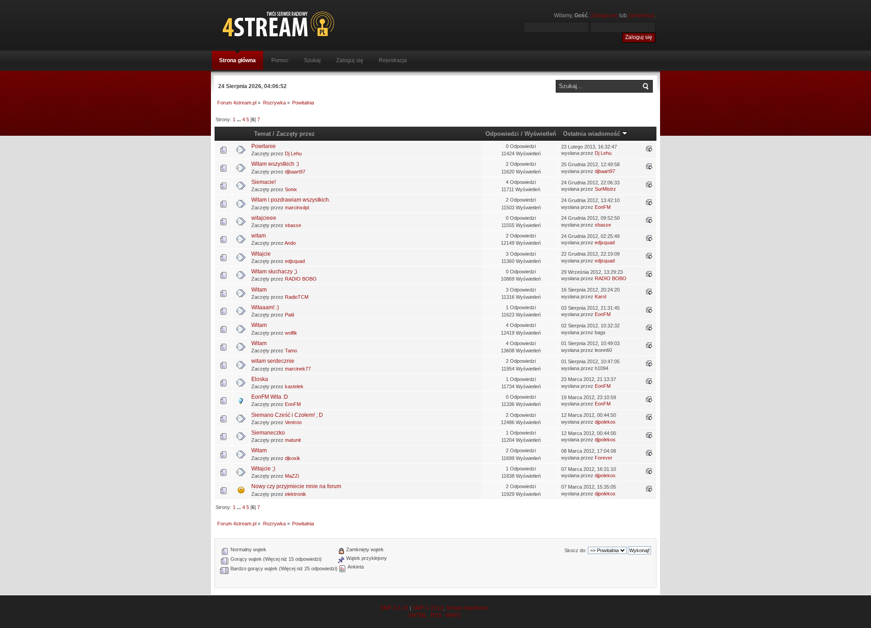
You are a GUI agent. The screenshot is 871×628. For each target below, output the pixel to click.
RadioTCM (296, 297)
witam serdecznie (272, 361)
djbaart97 (295, 171)
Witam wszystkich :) (275, 164)
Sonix (291, 189)
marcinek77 (298, 368)
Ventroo (293, 422)
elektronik (295, 494)
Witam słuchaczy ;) (274, 271)
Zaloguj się (604, 15)
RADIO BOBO (301, 279)
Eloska (259, 379)
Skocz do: (575, 550)
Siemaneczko (268, 433)
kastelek (294, 386)
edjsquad (605, 242)
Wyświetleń (540, 133)
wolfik (291, 333)
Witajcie (261, 254)
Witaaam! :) (265, 307)
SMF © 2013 (427, 608)
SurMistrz (605, 189)
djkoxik (292, 458)
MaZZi (292, 476)
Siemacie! (263, 182)
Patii (289, 314)
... (239, 119)
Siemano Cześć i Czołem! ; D (287, 415)
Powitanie (263, 146)
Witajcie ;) (263, 468)
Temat (262, 133)
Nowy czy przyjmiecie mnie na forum (296, 486)
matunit (293, 440)
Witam (259, 290)
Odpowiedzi (502, 133)
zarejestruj (641, 15)
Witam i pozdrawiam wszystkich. (290, 200)
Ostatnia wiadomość (592, 133)
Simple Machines (467, 608)
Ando (290, 243)
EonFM (603, 207)
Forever (603, 457)
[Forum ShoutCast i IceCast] (320, 24)
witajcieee (263, 218)
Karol (600, 296)
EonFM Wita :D (269, 397)
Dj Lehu (293, 153)
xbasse (293, 225)
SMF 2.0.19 (394, 608)
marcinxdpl (297, 207)
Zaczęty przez (295, 133)
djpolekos (605, 422)
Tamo (291, 350)
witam (258, 235)
